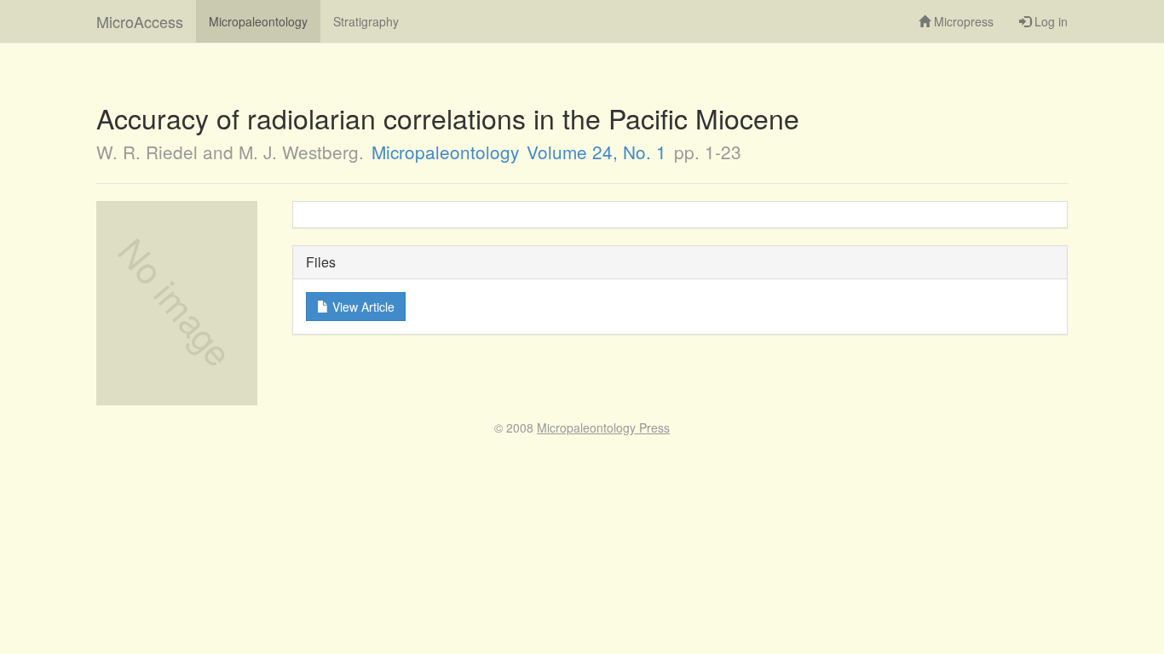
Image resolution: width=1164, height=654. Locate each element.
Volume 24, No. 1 (596, 151)
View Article (362, 306)
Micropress (962, 21)
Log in (1049, 21)
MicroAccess (139, 21)
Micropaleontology (258, 21)
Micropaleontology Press (603, 427)
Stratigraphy (366, 21)
